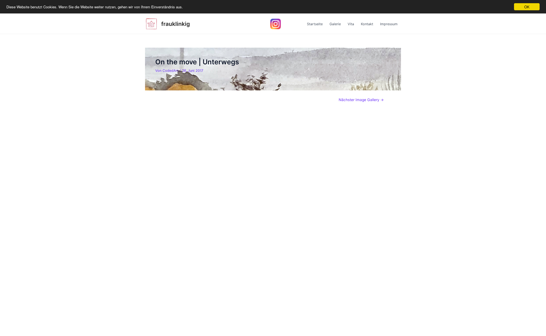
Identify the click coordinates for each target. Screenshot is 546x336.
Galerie (335, 24)
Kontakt (367, 24)
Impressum (389, 24)
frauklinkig (175, 24)
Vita (351, 24)
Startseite (315, 24)
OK (526, 6)
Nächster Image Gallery (361, 100)
